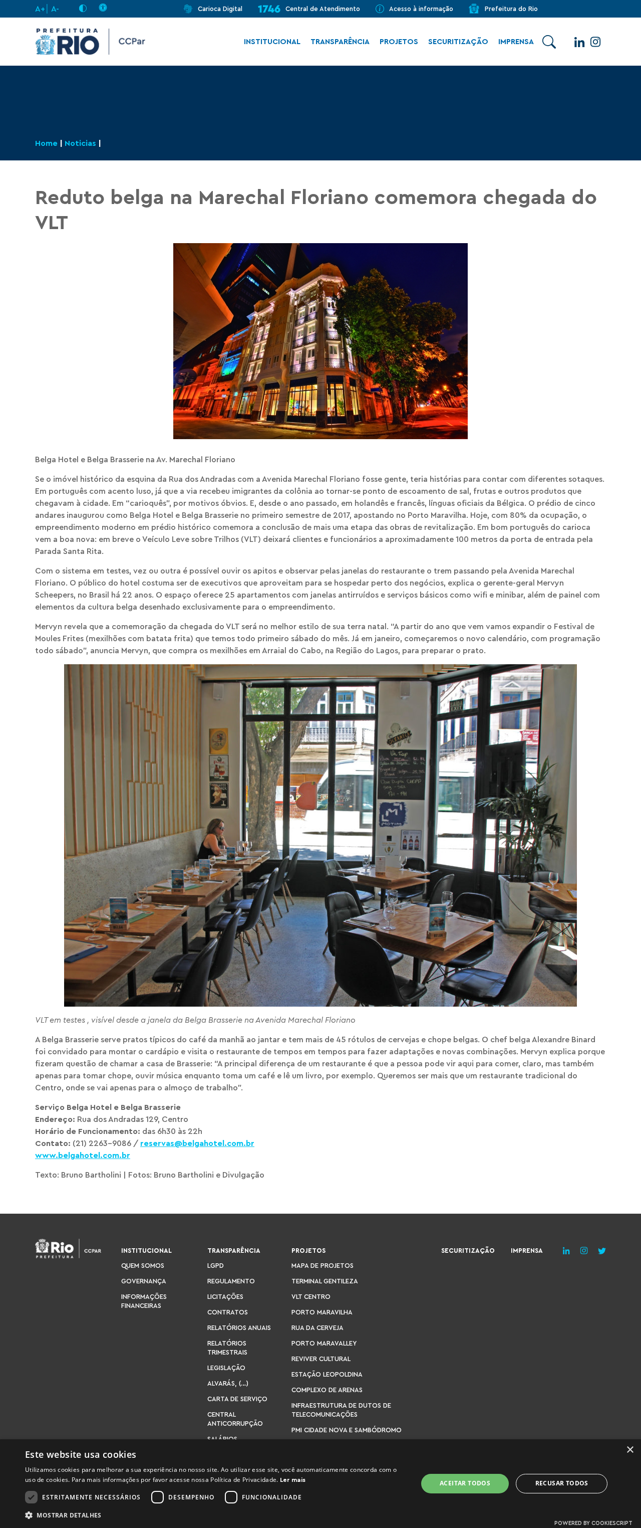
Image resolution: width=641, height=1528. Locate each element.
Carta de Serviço (237, 1399)
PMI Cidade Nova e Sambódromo (346, 1430)
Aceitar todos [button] (465, 1483)
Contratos (227, 1312)
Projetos (399, 42)
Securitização (458, 42)
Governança (143, 1281)
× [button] (629, 1450)
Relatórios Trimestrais (227, 1348)
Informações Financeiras (144, 1301)
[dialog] (320, 1483)
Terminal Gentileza (324, 1281)
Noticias (80, 143)
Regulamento (231, 1281)
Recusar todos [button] (561, 1483)
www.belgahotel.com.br (82, 1156)
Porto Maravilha (322, 1312)
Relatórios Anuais (239, 1327)
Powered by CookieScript (593, 1523)
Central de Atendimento (322, 9)
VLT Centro (311, 1296)
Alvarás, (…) (227, 1383)
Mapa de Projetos (322, 1265)
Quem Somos (142, 1265)
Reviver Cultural (321, 1359)
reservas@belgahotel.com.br (197, 1143)
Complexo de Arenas (327, 1390)
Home (46, 143)
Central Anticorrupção (235, 1419)
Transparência (340, 42)
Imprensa (516, 42)
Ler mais (292, 1480)
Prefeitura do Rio (511, 9)
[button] (215, 1514)
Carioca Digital (220, 9)
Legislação (226, 1368)
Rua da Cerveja (317, 1327)
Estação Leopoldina (327, 1374)
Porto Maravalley (324, 1343)
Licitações (225, 1296)
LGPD (215, 1265)
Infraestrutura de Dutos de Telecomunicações (341, 1410)
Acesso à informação (421, 9)
